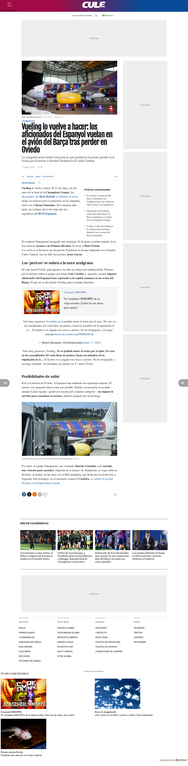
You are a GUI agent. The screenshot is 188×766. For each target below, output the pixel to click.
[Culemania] (94, 4)
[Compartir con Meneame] (34, 494)
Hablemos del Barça (30, 642)
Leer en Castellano (8, 10)
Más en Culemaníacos (34, 523)
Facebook (139, 627)
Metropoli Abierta (67, 637)
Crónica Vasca (65, 642)
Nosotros (101, 627)
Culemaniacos (27, 637)
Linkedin (138, 637)
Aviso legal (101, 637)
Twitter (138, 632)
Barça (38, 177)
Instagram (140, 642)
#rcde (58, 334)
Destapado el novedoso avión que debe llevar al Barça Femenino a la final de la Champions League (99, 215)
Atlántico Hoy (65, 646)
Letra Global (64, 656)
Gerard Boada (28, 182)
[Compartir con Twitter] (29, 494)
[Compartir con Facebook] (24, 494)
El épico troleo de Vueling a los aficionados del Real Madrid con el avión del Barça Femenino (100, 231)
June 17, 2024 (92, 342)
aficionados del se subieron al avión (50, 196)
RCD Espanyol (48, 177)
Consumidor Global (68, 632)
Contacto (101, 632)
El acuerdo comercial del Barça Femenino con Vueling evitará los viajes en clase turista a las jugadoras (100, 200)
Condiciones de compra (108, 651)
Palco (22, 627)
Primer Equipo (27, 632)
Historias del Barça (30, 660)
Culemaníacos (28, 121)
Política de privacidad (107, 642)
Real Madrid (25, 646)
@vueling (51, 321)
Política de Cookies (106, 646)
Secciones (24, 656)
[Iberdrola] (107, 15)
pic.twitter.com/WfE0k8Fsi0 (78, 334)
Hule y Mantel (65, 651)
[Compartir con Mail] (40, 494)
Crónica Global (66, 627)
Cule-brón (24, 651)
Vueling (30, 177)
